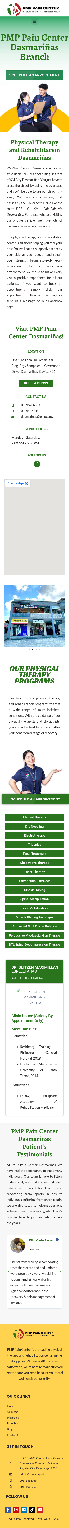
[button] (34, 21)
